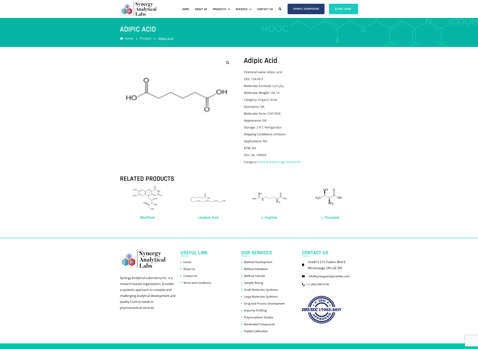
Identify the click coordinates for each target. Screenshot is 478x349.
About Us (201, 9)
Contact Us (265, 9)
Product (145, 38)
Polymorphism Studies (258, 317)
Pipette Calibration (256, 331)
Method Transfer (254, 276)
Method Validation (256, 269)
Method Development (258, 262)
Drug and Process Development (264, 303)
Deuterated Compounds (259, 324)
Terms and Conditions (197, 283)
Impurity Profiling (255, 310)
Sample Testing (253, 283)
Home (185, 9)
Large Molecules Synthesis (261, 296)
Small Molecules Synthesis (261, 289)
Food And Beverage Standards (279, 162)
